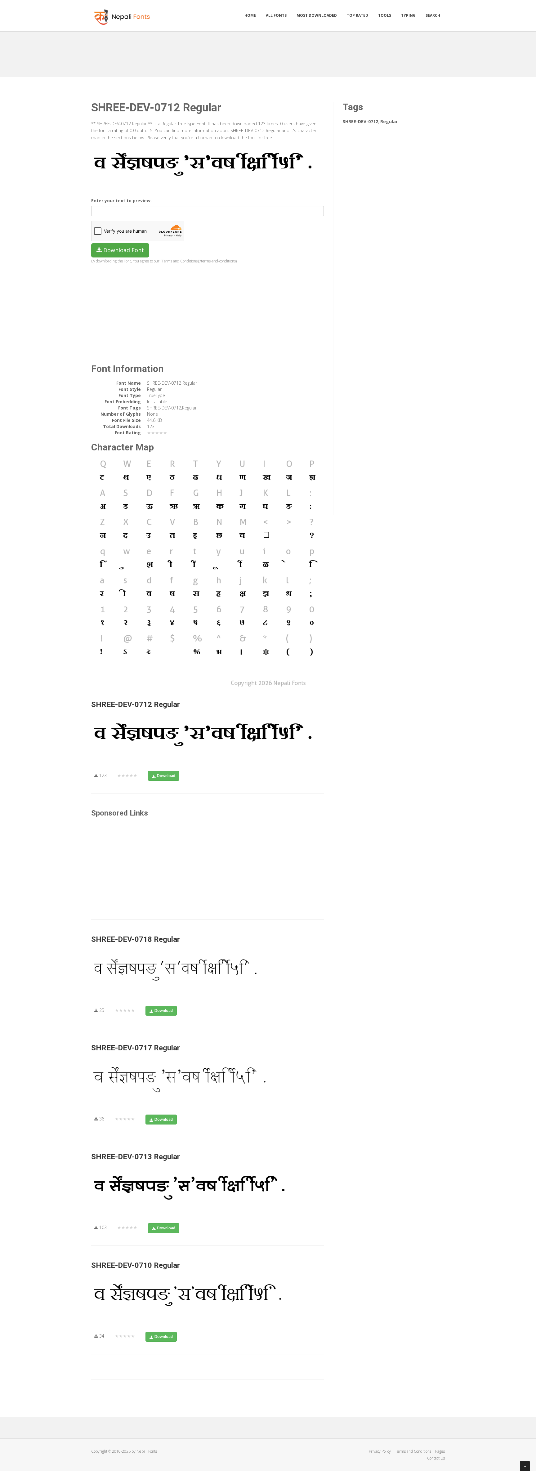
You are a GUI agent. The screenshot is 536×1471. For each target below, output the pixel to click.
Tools (384, 15)
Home (250, 15)
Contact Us (436, 1458)
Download (166, 775)
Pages (440, 1451)
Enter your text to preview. (121, 200)
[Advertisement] (268, 52)
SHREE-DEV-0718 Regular (135, 939)
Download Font (123, 250)
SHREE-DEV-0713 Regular (135, 1156)
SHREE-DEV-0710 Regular (135, 1265)
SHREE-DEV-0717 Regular (135, 1048)
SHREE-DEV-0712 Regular (135, 704)
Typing (408, 15)
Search (433, 15)
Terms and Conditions (413, 1451)
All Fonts (276, 15)
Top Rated (357, 15)
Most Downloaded (317, 15)
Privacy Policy (380, 1451)
